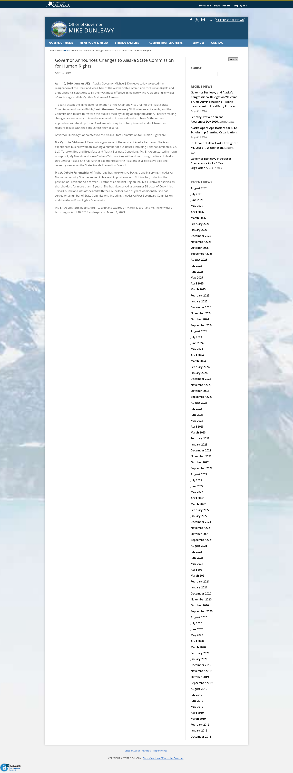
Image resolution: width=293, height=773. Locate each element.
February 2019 (200, 724)
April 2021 (197, 569)
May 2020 (197, 635)
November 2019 (201, 671)
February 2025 (200, 295)
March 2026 (198, 218)
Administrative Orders (166, 43)
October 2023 (200, 391)
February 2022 (200, 510)
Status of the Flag (230, 20)
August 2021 (199, 546)
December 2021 (201, 522)
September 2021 (201, 540)
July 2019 (196, 695)
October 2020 (200, 605)
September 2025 (201, 254)
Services (198, 43)
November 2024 (201, 313)
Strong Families (127, 43)
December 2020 (201, 593)
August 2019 (199, 689)
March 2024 (198, 361)
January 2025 (199, 301)
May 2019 (197, 707)
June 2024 (197, 343)
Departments (222, 5)
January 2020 (199, 659)
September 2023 (201, 397)
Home (67, 50)
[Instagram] (203, 21)
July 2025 (196, 266)
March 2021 (198, 575)
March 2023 (198, 432)
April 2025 (197, 283)
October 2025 (200, 248)
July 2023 (196, 408)
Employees (240, 5)
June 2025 (197, 271)
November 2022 (201, 456)
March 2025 (198, 289)
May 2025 (197, 277)
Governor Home (61, 43)
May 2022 (197, 492)
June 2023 (197, 415)
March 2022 (198, 504)
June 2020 (197, 629)
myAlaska (205, 5)
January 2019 (199, 730)
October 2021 (200, 534)
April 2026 (197, 212)
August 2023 (199, 403)
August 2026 (199, 188)
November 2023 (201, 385)
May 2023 (197, 420)
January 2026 (199, 230)
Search (233, 59)
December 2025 (201, 236)
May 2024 (197, 349)
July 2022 (196, 480)
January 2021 (199, 587)
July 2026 (196, 194)
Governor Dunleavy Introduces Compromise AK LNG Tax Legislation (211, 163)
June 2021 (197, 557)
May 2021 (197, 564)
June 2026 (197, 200)
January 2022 (199, 516)
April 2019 (197, 713)
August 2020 (199, 617)
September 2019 (201, 683)
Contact (218, 43)
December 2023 (201, 379)
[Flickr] (211, 22)
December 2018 (201, 736)
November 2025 (201, 242)
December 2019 (201, 665)
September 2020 (201, 611)
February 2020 (200, 653)
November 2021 (201, 528)
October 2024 (200, 319)
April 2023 (197, 426)
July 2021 (196, 552)
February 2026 (200, 224)
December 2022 (201, 450)
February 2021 (200, 581)
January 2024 (199, 373)
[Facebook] (191, 21)
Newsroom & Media (94, 43)
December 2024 (201, 307)
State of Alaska (66, 4)
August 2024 (199, 331)
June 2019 (197, 701)
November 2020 (201, 599)
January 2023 (199, 444)
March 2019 (198, 719)
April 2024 (197, 355)
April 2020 (197, 641)
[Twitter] (197, 21)
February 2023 (200, 438)
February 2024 (200, 367)
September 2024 (201, 325)
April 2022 (197, 498)
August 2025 (199, 259)
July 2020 (196, 623)
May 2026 (197, 206)
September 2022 (201, 468)
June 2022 (197, 486)
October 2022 (200, 462)
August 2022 (199, 474)
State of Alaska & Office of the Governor (163, 758)
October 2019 (200, 677)
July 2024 (196, 337)
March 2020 (198, 647)
